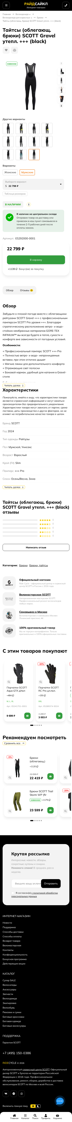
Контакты (8, 950)
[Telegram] (13, 1093)
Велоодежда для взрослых (16, 17)
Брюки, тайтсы (38, 565)
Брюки (40, 17)
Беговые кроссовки (13, 1016)
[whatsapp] (21, 1093)
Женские (10, 172)
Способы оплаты (12, 936)
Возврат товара (11, 940)
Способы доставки (13, 931)
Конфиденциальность (15, 954)
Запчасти (8, 994)
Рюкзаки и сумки (12, 1012)
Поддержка (9, 927)
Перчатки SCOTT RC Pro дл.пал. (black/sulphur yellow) (50, 690)
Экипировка (9, 1003)
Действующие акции (14, 963)
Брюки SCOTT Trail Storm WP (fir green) (42, 795)
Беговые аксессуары (14, 1025)
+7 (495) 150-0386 (17, 1053)
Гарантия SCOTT (12, 1042)
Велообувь (9, 1007)
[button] (31, 725)
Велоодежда (22, 14)
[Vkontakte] (6, 1093)
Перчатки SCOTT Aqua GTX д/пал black (17, 690)
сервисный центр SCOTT (36, 1069)
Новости (7, 922)
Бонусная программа (15, 959)
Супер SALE (9, 980)
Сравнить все (12, 743)
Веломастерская (12, 945)
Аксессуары (9, 989)
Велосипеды (10, 984)
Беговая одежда (12, 1021)
